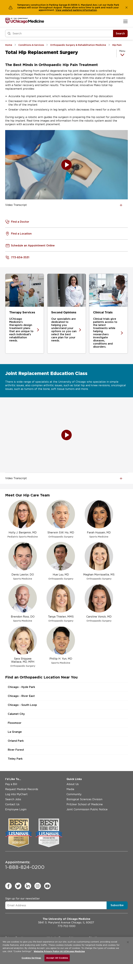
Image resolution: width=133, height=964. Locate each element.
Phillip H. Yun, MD (60, 660)
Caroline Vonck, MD (99, 618)
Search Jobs (13, 799)
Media (70, 789)
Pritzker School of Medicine (84, 804)
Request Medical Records (21, 789)
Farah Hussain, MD (99, 534)
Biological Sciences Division (84, 799)
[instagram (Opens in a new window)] (37, 886)
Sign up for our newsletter (22, 898)
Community (73, 794)
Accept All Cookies (57, 958)
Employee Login (15, 809)
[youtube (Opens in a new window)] (47, 886)
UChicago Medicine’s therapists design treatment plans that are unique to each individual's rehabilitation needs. (21, 329)
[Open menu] (125, 21)
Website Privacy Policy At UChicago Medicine (59, 951)
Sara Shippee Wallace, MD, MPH (22, 662)
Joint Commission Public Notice (87, 809)
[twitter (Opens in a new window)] (18, 886)
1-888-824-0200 (24, 865)
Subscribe (117, 905)
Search (120, 33)
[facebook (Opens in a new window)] (8, 886)
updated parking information (79, 10)
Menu (122, 51)
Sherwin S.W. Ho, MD (60, 534)
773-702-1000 (66, 926)
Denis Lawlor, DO (23, 576)
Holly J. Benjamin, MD (22, 534)
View (58, 10)
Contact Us (12, 804)
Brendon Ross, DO (23, 618)
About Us (72, 784)
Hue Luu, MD (60, 576)
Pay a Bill (11, 784)
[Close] (127, 942)
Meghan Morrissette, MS (99, 576)
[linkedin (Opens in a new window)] (28, 886)
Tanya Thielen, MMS (61, 618)
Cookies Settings (31, 958)
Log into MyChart (16, 794)
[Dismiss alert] (126, 7)
